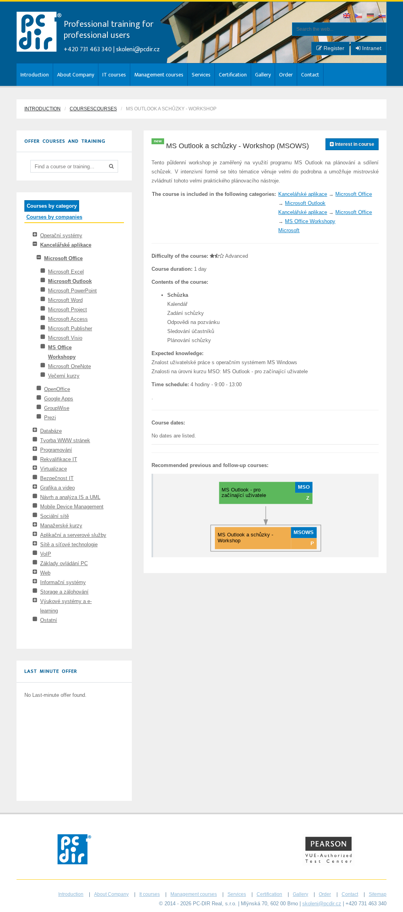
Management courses (158, 74)
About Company (75, 74)
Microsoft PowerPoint (72, 291)
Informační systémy (63, 582)
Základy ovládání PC (64, 563)
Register (333, 48)
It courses (149, 894)
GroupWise (56, 408)
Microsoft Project (67, 310)
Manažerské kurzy (61, 526)
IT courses (114, 74)
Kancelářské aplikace (65, 245)
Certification (233, 74)
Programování (56, 450)
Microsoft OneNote (69, 366)
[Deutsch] (371, 16)
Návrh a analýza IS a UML (70, 497)
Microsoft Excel (66, 272)
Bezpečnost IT (57, 478)
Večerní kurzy (63, 376)
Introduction (34, 74)
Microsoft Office (63, 258)
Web (45, 573)
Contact (310, 74)
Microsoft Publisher (70, 328)
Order (286, 74)
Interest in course (354, 144)
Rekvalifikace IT (58, 459)
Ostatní (48, 620)
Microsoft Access (68, 319)
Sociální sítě (54, 516)
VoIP (45, 554)
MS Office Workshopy (310, 221)
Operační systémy (61, 235)
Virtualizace (53, 469)
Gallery (263, 74)
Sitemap (377, 894)
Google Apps (58, 399)
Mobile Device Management (72, 507)
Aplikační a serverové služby (73, 535)
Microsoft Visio (65, 338)
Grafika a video (57, 488)
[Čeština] (359, 16)
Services (201, 74)
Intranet (370, 48)
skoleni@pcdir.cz (138, 49)
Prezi (50, 418)
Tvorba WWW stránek (65, 440)
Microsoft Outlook (70, 281)
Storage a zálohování (64, 592)
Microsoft (288, 230)
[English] (347, 16)
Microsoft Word (65, 300)
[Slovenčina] (382, 16)
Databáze (51, 431)
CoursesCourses (93, 109)
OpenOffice (57, 389)
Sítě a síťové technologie (69, 544)
